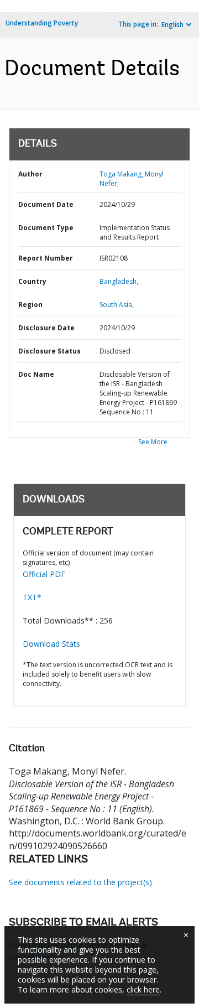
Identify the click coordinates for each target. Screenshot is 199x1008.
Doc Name (36, 374)
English (172, 24)
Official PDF (44, 574)
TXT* (32, 597)
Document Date (46, 204)
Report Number (45, 258)
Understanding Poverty (42, 23)
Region (30, 304)
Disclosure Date (46, 327)
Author (30, 174)
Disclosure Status (49, 351)
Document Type (46, 227)
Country (32, 281)
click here (143, 989)
